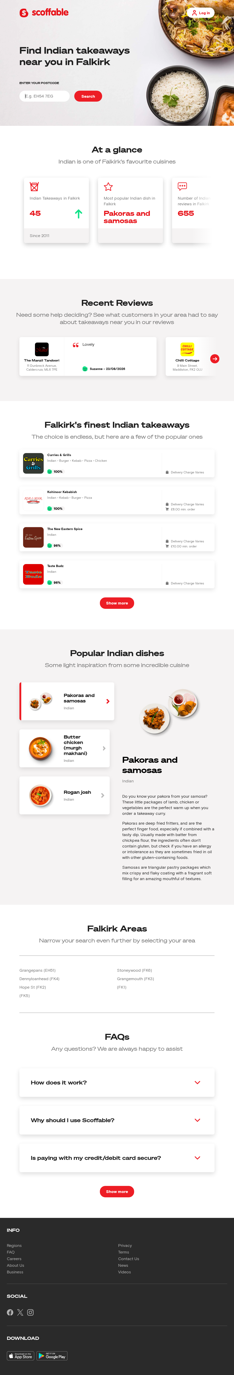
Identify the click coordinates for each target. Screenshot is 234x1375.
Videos (124, 1271)
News (123, 1265)
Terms (123, 1251)
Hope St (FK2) (32, 987)
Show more (117, 602)
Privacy (125, 1245)
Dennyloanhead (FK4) (39, 978)
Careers (14, 1258)
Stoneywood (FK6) (134, 970)
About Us (15, 1265)
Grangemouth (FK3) (135, 978)
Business (15, 1271)
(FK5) (24, 995)
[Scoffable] (44, 16)
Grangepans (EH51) (37, 970)
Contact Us (128, 1258)
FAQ (11, 1251)
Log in (204, 13)
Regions (14, 1245)
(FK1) (121, 987)
